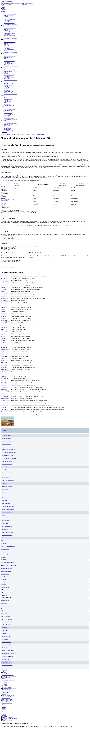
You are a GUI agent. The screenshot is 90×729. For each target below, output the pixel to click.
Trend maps (4, 630)
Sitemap (4, 715)
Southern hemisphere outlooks (8, 449)
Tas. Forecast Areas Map (9, 89)
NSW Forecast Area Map (9, 19)
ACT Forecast (7, 102)
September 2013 (4, 331)
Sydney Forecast (8, 18)
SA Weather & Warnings (9, 69)
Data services (5, 662)
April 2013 (3, 342)
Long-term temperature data (8, 509)
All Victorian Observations (10, 37)
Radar (5, 682)
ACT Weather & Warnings (10, 97)
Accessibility (69, 726)
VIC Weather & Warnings (10, 28)
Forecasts (6, 16)
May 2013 (3, 340)
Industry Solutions (6, 701)
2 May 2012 (3, 371)
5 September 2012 (5, 351)
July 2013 (3, 336)
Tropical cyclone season (7, 464)
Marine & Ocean (6, 677)
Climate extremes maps (7, 647)
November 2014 (4, 300)
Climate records (5, 659)
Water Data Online (6, 503)
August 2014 (4, 307)
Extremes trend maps (6, 636)
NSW (3, 11)
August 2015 (4, 280)
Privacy (64, 726)
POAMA (3, 186)
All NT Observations (9, 118)
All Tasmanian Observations (10, 92)
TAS (3, 81)
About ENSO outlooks (8, 180)
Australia (4, 120)
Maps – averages (5, 538)
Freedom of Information (7, 717)
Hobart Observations (8, 91)
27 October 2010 (4, 394)
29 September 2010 (5, 398)
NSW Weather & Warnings (10, 14)
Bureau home (3, 134)
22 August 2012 (4, 354)
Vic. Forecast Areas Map (9, 33)
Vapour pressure (5, 520)
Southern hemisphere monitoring (9, 446)
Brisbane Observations (9, 49)
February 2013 (4, 347)
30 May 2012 (4, 367)
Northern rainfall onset (7, 461)
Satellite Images (7, 129)
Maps (5, 684)
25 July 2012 (4, 358)
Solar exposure (5, 523)
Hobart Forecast (7, 87)
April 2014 (3, 316)
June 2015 (3, 285)
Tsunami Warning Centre (8, 675)
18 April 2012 (4, 374)
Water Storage (5, 692)
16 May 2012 (4, 369)
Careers (4, 714)
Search (2, 4)
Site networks (5, 639)
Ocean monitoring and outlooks (9, 452)
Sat (5, 683)
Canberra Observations (9, 105)
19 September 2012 (5, 349)
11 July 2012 (3, 360)
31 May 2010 (4, 407)
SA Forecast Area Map (9, 75)
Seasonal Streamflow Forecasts (9, 691)
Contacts (4, 9)
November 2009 (4, 414)
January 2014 (4, 322)
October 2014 (4, 302)
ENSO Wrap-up (12, 152)
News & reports (5, 467)
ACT (3, 95)
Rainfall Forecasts (6, 685)
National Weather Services (8, 695)
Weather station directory (7, 665)
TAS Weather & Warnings (10, 83)
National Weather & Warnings (11, 123)
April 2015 (3, 289)
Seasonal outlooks (15, 134)
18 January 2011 (4, 389)
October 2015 (4, 276)
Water (3, 671)
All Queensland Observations (10, 50)
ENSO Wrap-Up (27, 257)
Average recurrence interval (8, 650)
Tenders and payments (7, 703)
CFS (2, 195)
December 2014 (4, 298)
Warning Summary (8, 110)
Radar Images (7, 127)
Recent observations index (7, 486)
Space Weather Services (7, 699)
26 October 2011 (4, 378)
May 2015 (3, 287)
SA (3, 67)
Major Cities (7, 125)
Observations (7, 20)
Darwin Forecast (8, 113)
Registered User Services (8, 700)
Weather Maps (7, 128)
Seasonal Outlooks (6, 687)
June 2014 (3, 311)
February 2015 (4, 294)
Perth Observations (8, 63)
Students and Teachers (7, 720)
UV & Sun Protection (7, 678)
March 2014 (3, 318)
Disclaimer (59, 726)
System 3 (3, 189)
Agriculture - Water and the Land (9, 676)
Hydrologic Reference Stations (8, 506)
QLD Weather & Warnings (10, 42)
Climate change (5, 627)
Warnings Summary (8, 15)
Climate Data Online (7, 689)
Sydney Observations (9, 21)
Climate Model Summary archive (37, 134)
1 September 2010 (5, 403)
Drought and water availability (8, 480)
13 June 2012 (4, 365)
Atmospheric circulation (7, 535)
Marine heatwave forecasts (7, 455)
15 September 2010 (5, 400)
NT (3, 106)
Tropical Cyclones (6, 673)
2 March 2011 (4, 385)
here (18, 267)
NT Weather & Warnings (9, 109)
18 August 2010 (4, 405)
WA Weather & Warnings (9, 56)
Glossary (4, 719)
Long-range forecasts (6, 438)
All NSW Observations (9, 23)
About (3, 7)
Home (3, 5)
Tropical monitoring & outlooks (9, 458)
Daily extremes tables (6, 644)
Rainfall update (5, 474)
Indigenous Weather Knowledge (9, 718)
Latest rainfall (5, 489)
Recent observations (6, 494)
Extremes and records (6, 642)
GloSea (2, 192)
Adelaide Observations (9, 77)
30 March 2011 (4, 382)
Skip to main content (7, 1)
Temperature (4, 517)
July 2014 (3, 309)
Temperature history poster (7, 532)
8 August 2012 (4, 356)
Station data (4, 483)
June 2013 (3, 338)
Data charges (4, 668)
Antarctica (4, 132)
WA (3, 53)
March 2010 (3, 411)
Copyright (4, 726)
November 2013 (4, 327)
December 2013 (4, 325)
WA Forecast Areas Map (9, 61)
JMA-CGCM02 (4, 200)
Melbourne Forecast (8, 31)
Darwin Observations (9, 116)
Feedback (4, 716)
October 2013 (4, 329)
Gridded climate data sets (7, 624)
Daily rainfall (4, 492)
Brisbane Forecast (8, 45)
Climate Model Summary (25, 134)
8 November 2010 (5, 391)
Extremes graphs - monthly (8, 653)
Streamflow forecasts (6, 444)
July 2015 (3, 282)
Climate (8, 134)
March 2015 (3, 291)
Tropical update (5, 477)
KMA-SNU (3, 203)
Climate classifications (6, 622)
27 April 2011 (4, 380)
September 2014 (4, 305)
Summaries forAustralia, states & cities (7, 470)
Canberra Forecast (8, 101)
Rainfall (3, 515)
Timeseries (4, 633)
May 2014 (3, 314)
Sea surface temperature (7, 526)
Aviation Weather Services (8, 696)
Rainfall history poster (6, 529)
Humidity (4, 579)
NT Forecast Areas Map (9, 114)
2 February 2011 (4, 387)
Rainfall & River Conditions (10, 24)
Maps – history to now (7, 512)
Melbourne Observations (9, 35)
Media (3, 8)
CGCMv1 (3, 198)
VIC (3, 25)
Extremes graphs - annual (7, 656)
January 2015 (4, 296)
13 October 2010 (4, 396)
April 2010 (3, 409)
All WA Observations (9, 64)
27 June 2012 (4, 362)
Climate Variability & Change (9, 688)
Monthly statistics (5, 497)
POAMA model (10, 164)
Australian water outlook (7, 441)
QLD (3, 39)
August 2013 (4, 334)
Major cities (4, 500)
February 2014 (4, 320)
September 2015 (4, 278)
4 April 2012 (3, 376)
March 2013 (3, 345)
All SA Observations (8, 78)
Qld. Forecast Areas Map (9, 47)
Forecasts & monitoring (7, 435)
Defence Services (6, 698)
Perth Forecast (7, 59)
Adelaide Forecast (8, 73)
